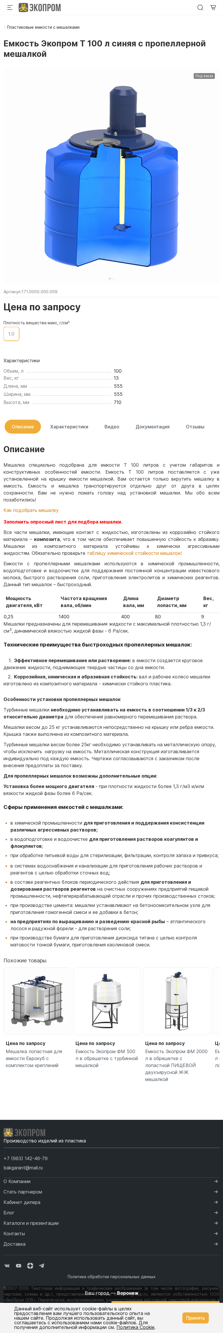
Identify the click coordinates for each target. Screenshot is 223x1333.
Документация (153, 427)
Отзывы (195, 427)
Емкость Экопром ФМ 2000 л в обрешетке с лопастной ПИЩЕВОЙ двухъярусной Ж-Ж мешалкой (176, 1065)
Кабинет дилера (21, 1202)
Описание (23, 427)
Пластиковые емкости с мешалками (43, 27)
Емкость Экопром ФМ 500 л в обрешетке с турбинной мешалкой (106, 1058)
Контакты (14, 1233)
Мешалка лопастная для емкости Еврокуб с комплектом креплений (34, 1058)
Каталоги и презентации (31, 1223)
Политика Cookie (135, 1327)
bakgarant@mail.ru (23, 1168)
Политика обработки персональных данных (112, 1276)
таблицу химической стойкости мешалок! (134, 553)
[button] (110, 278)
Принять (195, 1318)
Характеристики (69, 427)
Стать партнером (22, 1192)
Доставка (14, 1244)
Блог (9, 1213)
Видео (112, 427)
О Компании (16, 1181)
